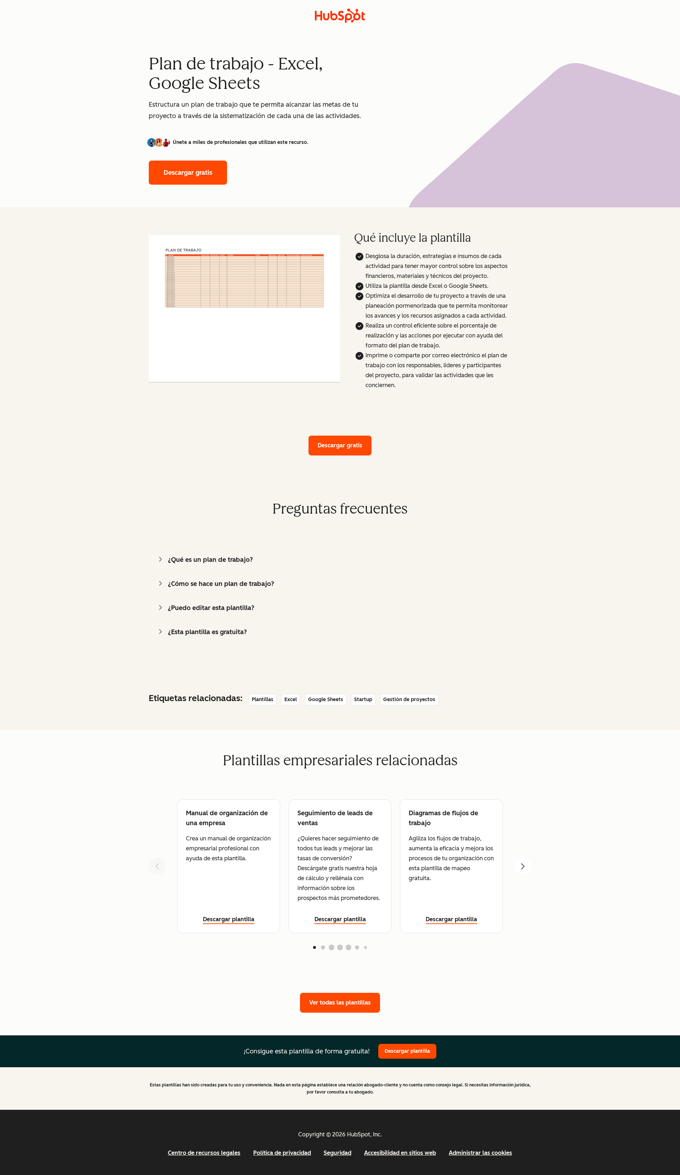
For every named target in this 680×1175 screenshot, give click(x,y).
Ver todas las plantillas (340, 1002)
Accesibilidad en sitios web (400, 1152)
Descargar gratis (188, 173)
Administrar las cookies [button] (480, 1152)
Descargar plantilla (228, 919)
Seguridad (337, 1152)
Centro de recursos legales (204, 1152)
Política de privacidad (282, 1152)
